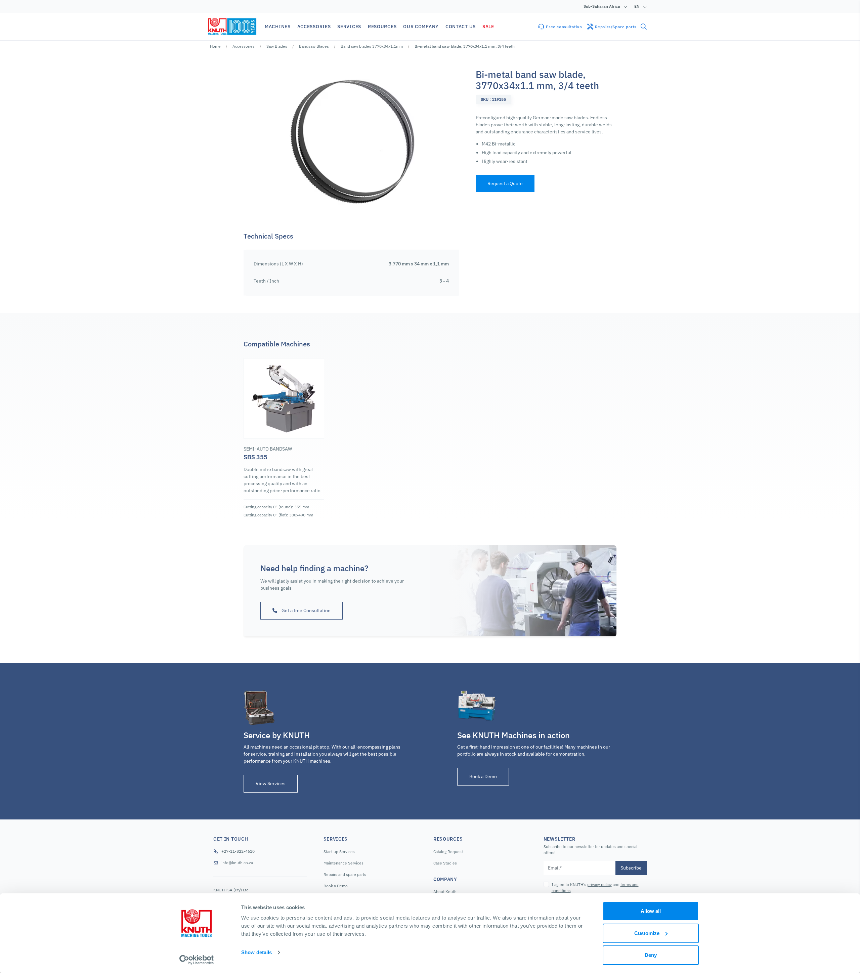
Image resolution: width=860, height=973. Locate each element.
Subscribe (631, 868)
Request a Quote (505, 183)
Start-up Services (339, 851)
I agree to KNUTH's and (595, 887)
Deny (651, 955)
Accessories (243, 46)
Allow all (651, 911)
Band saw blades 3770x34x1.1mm (372, 46)
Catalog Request (448, 851)
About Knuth (445, 891)
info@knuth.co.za (237, 862)
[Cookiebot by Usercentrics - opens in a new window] (196, 960)
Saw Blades (276, 46)
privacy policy (599, 884)
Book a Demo (483, 776)
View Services (271, 783)
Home (215, 46)
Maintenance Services (343, 862)
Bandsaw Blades (314, 46)
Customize (646, 933)
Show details (256, 952)
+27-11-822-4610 (238, 851)
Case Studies (445, 862)
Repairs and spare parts (345, 874)
